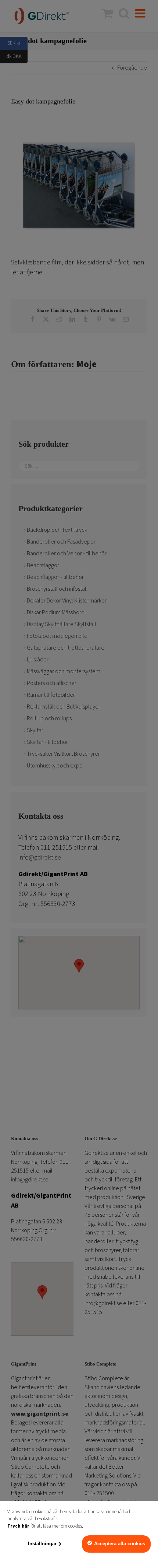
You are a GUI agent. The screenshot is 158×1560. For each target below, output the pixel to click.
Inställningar (42, 1543)
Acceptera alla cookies (119, 1543)
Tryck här (18, 1526)
